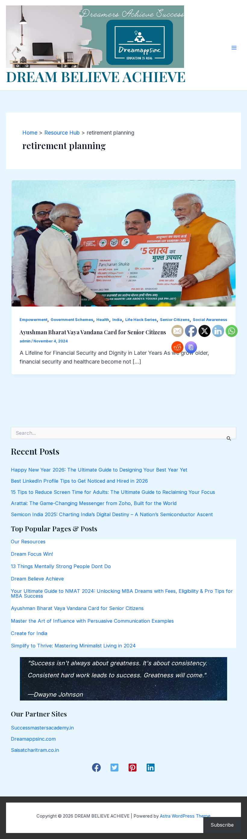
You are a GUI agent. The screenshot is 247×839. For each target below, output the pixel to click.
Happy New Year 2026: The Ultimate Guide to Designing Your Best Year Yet (99, 470)
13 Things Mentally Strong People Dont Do (61, 566)
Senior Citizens (174, 319)
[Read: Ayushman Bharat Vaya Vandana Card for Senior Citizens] (123, 243)
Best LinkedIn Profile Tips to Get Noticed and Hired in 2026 (79, 481)
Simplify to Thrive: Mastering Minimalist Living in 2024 (73, 646)
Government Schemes (72, 319)
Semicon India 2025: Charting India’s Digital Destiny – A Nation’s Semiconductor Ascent (112, 514)
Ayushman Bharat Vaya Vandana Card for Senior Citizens (93, 332)
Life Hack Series (141, 319)
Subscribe (222, 825)
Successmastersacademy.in (42, 728)
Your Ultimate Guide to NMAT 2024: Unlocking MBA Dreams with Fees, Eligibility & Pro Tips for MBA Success (122, 593)
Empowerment (33, 319)
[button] (96, 767)
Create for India (29, 633)
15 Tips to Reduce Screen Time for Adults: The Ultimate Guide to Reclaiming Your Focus (113, 492)
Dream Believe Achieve (37, 579)
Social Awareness (210, 319)
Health (102, 319)
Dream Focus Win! (32, 554)
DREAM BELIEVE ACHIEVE (96, 76)
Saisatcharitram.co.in (35, 750)
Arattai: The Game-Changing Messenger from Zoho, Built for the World (94, 503)
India (117, 319)
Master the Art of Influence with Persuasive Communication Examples (92, 621)
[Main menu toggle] (234, 47)
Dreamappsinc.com (33, 739)
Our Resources (28, 542)
